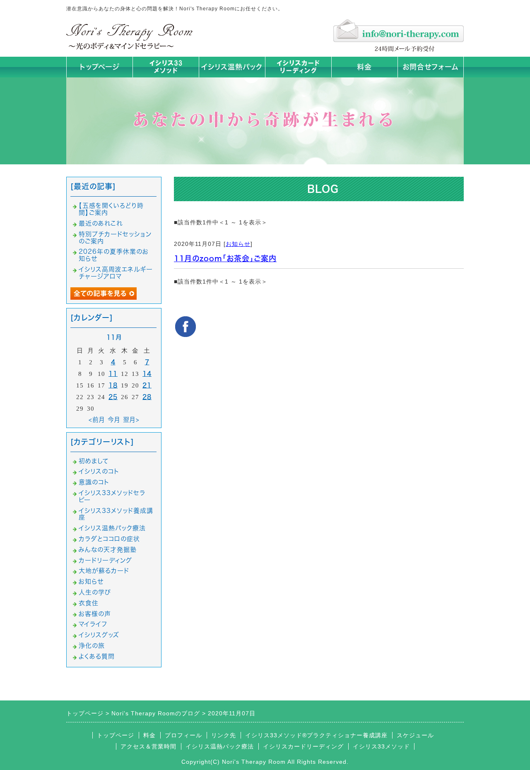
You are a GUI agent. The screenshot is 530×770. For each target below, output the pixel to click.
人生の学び (95, 592)
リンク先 (223, 735)
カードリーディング (105, 560)
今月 (114, 419)
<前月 (97, 419)
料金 (364, 66)
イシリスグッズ (99, 635)
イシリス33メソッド (381, 746)
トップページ (100, 66)
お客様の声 (95, 614)
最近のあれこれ (101, 223)
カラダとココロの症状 (109, 539)
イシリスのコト (99, 471)
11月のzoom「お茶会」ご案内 (225, 258)
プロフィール (183, 735)
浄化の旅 (92, 645)
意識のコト (94, 482)
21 (147, 385)
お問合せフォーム (430, 66)
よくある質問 (97, 656)
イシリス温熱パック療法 (112, 528)
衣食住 (89, 603)
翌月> (131, 419)
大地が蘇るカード (104, 571)
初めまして (93, 461)
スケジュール (415, 735)
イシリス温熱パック (232, 66)
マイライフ (93, 624)
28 (147, 397)
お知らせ (238, 244)
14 (147, 374)
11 (113, 374)
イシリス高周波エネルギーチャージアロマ (116, 272)
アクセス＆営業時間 (148, 746)
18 (113, 385)
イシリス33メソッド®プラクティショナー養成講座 (316, 735)
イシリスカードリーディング (303, 746)
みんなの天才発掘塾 (108, 549)
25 (113, 397)
